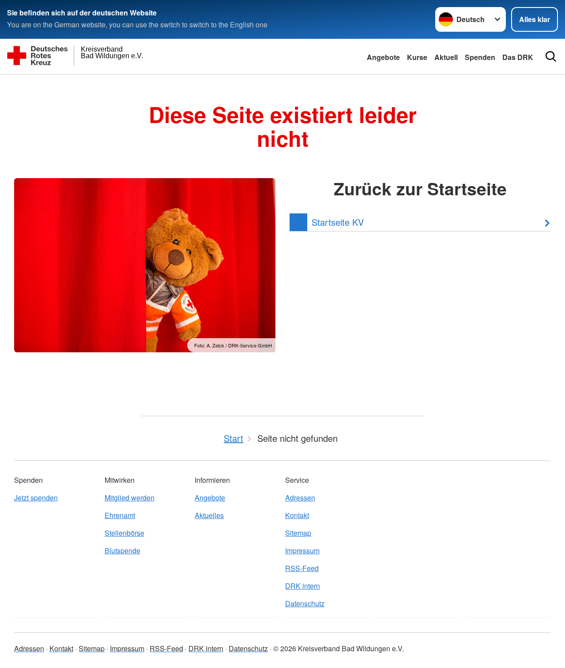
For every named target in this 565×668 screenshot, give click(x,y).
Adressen (300, 498)
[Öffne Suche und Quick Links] (551, 56)
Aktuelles (209, 515)
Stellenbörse (124, 533)
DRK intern (302, 586)
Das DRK (517, 57)
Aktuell (446, 57)
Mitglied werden (129, 498)
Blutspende (122, 550)
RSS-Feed (302, 568)
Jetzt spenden (36, 498)
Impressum (302, 550)
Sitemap (298, 533)
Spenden (480, 57)
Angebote (383, 57)
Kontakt (297, 515)
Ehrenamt (120, 515)
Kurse (417, 57)
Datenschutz (304, 603)
